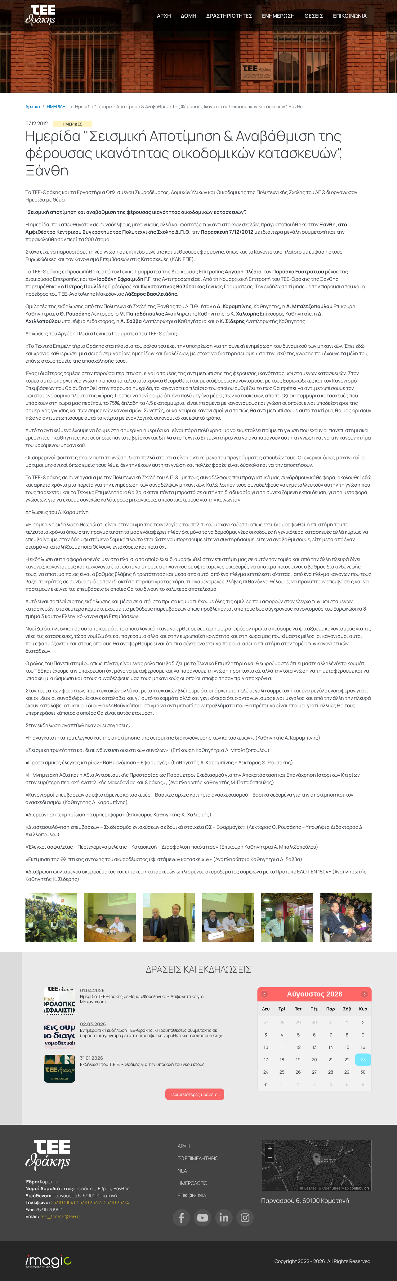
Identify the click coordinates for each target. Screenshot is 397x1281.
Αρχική (32, 106)
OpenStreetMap (335, 1187)
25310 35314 (116, 1202)
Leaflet (309, 1187)
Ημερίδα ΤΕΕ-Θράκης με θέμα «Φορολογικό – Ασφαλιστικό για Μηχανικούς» (142, 999)
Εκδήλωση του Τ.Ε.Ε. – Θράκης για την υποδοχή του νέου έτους (142, 1064)
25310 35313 (89, 1202)
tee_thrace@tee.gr (60, 1216)
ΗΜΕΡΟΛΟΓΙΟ (192, 1183)
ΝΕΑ (182, 1170)
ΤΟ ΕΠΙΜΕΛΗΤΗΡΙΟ (198, 1158)
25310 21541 (63, 1202)
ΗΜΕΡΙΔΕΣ (57, 106)
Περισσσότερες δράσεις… (194, 1094)
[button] (51, 916)
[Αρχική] (40, 16)
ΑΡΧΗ (164, 15)
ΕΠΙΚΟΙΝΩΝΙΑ (350, 15)
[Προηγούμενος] (264, 994)
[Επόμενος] (364, 994)
